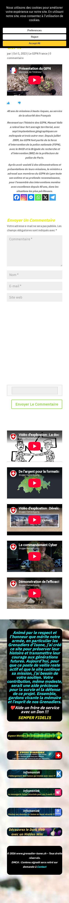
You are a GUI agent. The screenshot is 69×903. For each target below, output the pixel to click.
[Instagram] (24, 197)
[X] (45, 197)
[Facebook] (16, 197)
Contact (41, 866)
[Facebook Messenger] (31, 197)
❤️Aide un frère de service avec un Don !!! (34, 709)
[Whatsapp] (38, 197)
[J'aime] (8, 103)
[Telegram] (52, 197)
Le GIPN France (38, 53)
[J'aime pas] (19, 103)
